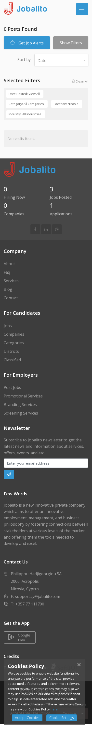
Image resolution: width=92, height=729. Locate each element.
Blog (8, 289)
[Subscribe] (9, 474)
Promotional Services (23, 396)
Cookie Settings (61, 717)
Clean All (81, 81)
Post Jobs (12, 387)
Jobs (8, 325)
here (54, 709)
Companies (14, 334)
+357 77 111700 (29, 604)
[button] (61, 60)
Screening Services (21, 413)
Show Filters (71, 42)
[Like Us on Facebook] (35, 229)
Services (11, 280)
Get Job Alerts (30, 43)
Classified (12, 360)
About (9, 263)
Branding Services (20, 404)
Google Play (24, 637)
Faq (7, 272)
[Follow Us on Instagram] (57, 229)
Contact (11, 298)
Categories (14, 342)
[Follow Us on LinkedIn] (46, 229)
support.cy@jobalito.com (37, 596)
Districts (11, 351)
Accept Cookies (27, 717)
